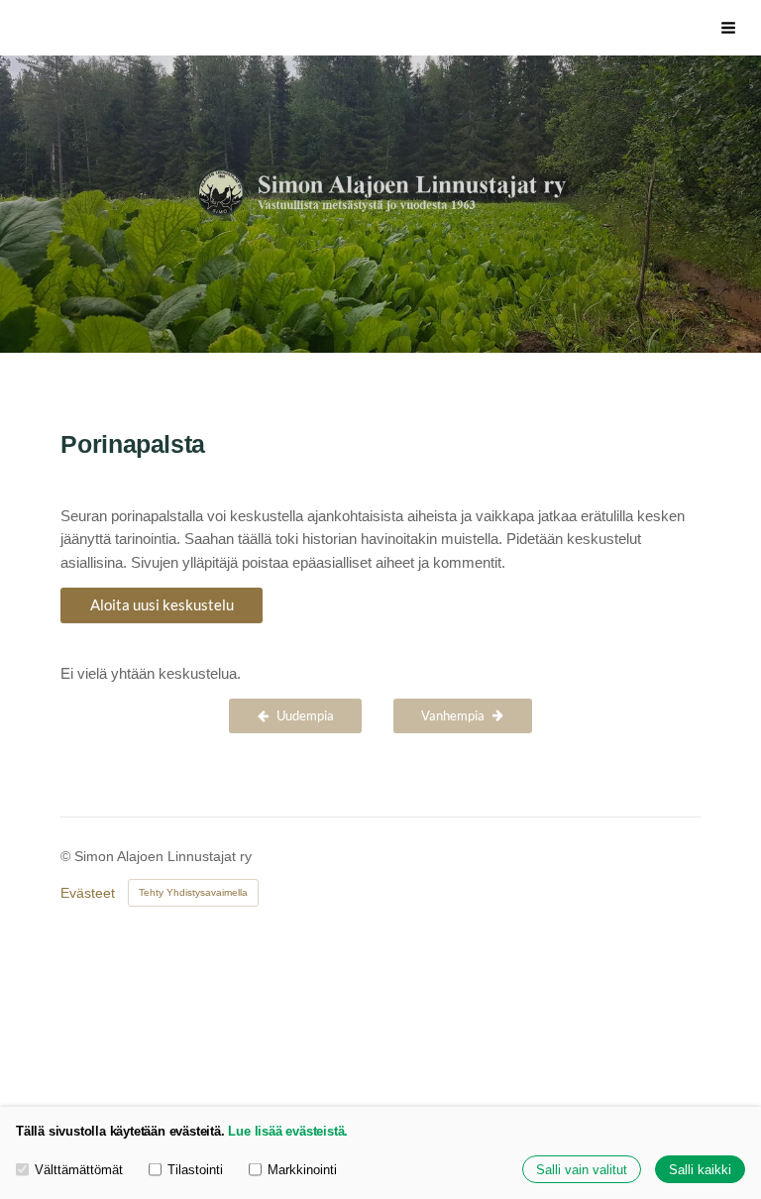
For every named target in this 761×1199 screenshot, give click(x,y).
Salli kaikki (700, 1169)
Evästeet (87, 893)
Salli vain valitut (581, 1169)
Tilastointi (195, 1169)
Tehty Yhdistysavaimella (193, 892)
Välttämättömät (79, 1169)
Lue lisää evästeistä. (288, 1131)
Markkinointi (302, 1169)
